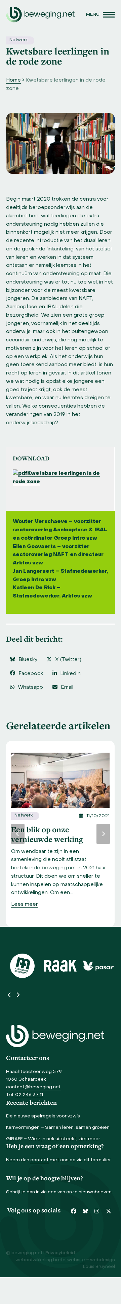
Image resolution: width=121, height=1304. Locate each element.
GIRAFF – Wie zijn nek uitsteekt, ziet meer (53, 1139)
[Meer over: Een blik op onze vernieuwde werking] (60, 780)
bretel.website (69, 1260)
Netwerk (18, 40)
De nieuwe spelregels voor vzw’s (43, 1116)
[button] (100, 14)
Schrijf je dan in (23, 1192)
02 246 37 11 (29, 1095)
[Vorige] (18, 834)
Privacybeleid (60, 1253)
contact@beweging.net (33, 1087)
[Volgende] (103, 834)
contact (39, 1160)
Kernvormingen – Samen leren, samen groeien (58, 1127)
